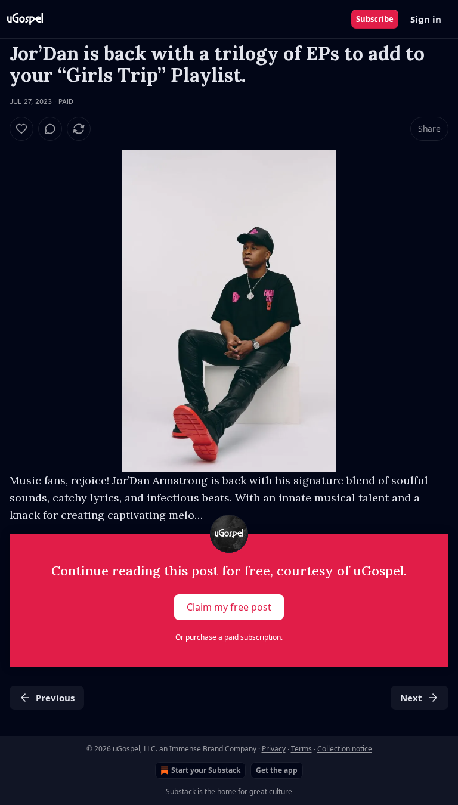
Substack (181, 792)
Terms (301, 749)
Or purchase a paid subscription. (229, 637)
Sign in (425, 19)
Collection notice (344, 749)
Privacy (274, 749)
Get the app (277, 770)
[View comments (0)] (50, 129)
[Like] (21, 129)
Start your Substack (205, 770)
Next (411, 698)
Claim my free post (229, 607)
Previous (55, 698)
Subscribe (375, 19)
